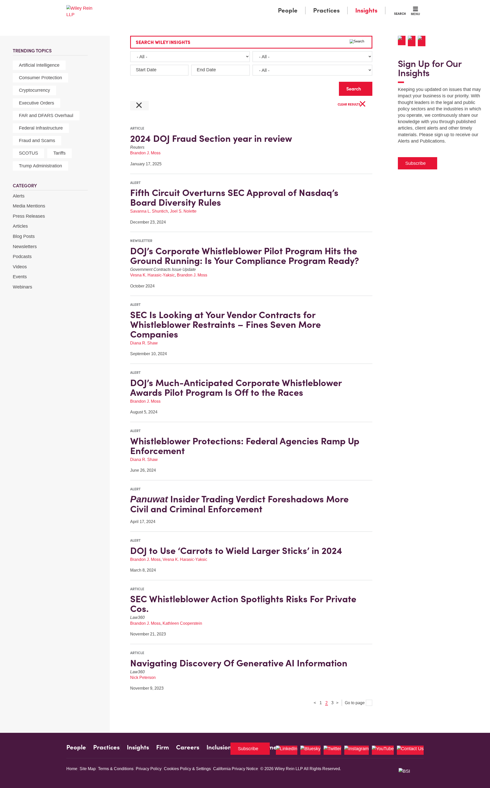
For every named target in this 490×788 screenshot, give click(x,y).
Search (400, 13)
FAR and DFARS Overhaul (46, 115)
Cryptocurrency (34, 90)
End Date (206, 69)
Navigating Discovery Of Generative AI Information (238, 663)
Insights (366, 10)
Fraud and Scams (37, 140)
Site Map (88, 769)
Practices (326, 10)
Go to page (355, 703)
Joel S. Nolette (183, 211)
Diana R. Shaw (144, 343)
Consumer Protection (40, 77)
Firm (162, 747)
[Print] (413, 41)
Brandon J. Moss (145, 153)
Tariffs (59, 153)
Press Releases (29, 216)
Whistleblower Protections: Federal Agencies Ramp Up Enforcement (244, 446)
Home (71, 769)
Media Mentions (29, 205)
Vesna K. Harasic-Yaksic (152, 275)
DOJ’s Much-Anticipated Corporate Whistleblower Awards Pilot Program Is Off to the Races (236, 387)
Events (20, 276)
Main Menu (229, 5)
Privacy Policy (149, 769)
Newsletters (25, 246)
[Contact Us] (410, 750)
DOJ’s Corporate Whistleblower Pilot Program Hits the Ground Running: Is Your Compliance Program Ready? (244, 255)
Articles (20, 226)
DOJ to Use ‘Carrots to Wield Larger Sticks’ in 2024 (236, 551)
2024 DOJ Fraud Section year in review (211, 138)
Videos (20, 266)
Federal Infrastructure (41, 128)
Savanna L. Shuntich (149, 211)
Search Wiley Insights (163, 42)
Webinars (22, 286)
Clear (327, 87)
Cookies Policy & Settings (187, 769)
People (288, 10)
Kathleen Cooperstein (182, 623)
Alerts (18, 196)
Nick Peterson (143, 677)
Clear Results (352, 104)
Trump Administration (40, 165)
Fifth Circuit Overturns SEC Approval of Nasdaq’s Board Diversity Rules (234, 197)
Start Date (146, 69)
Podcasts (22, 256)
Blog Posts (24, 236)
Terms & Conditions (115, 769)
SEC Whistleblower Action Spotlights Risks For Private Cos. (243, 604)
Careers (187, 747)
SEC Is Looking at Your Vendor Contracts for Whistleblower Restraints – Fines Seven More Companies (225, 324)
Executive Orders (36, 103)
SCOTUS (28, 153)
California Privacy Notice (235, 769)
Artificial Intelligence (39, 65)
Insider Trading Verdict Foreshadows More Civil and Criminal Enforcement (239, 504)
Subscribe (415, 163)
